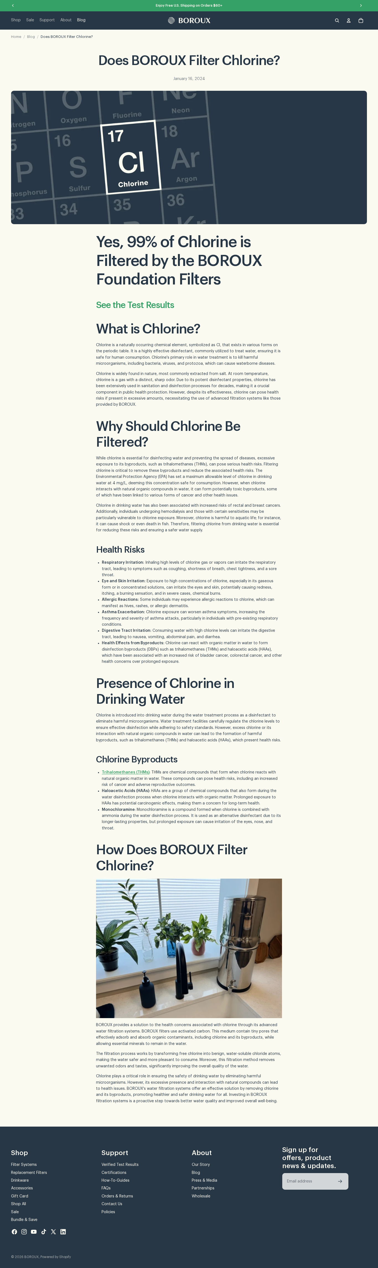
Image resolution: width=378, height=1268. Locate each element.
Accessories (22, 1188)
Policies (108, 1212)
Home (16, 36)
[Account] (349, 20)
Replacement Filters (29, 1172)
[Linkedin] (63, 1231)
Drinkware (20, 1180)
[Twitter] (53, 1231)
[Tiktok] (43, 1231)
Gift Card (19, 1196)
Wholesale (201, 1196)
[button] (340, 1181)
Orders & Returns (117, 1196)
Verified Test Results (120, 1165)
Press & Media (204, 1180)
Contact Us (112, 1204)
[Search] (337, 20)
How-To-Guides (116, 1180)
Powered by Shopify (55, 1257)
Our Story (201, 1165)
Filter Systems (24, 1165)
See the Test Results (135, 305)
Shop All (18, 1204)
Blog (31, 36)
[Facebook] (14, 1231)
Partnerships (203, 1188)
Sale (15, 1212)
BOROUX (31, 1257)
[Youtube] (33, 1231)
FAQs (106, 1188)
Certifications (114, 1172)
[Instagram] (24, 1231)
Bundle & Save (24, 1220)
